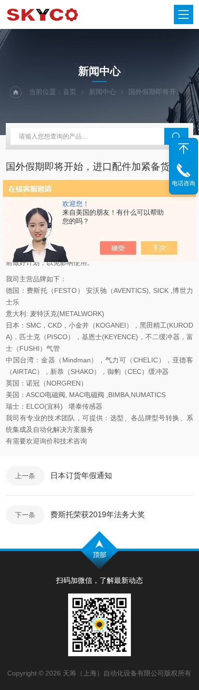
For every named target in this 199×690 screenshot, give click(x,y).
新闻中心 (102, 92)
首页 (69, 92)
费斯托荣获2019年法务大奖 (97, 515)
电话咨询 (183, 183)
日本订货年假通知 (81, 475)
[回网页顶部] (183, 148)
